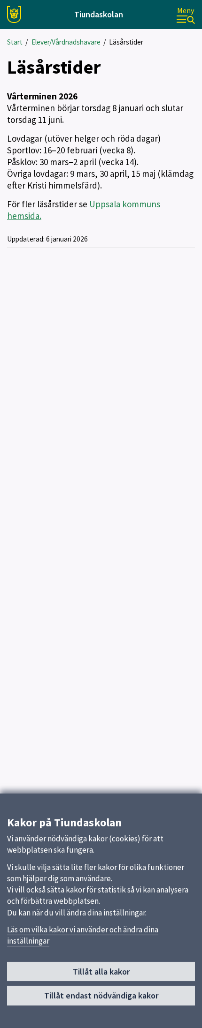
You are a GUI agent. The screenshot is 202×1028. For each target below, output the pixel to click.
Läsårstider (126, 42)
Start (15, 42)
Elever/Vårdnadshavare (66, 42)
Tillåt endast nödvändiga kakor (101, 995)
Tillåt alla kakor (101, 971)
